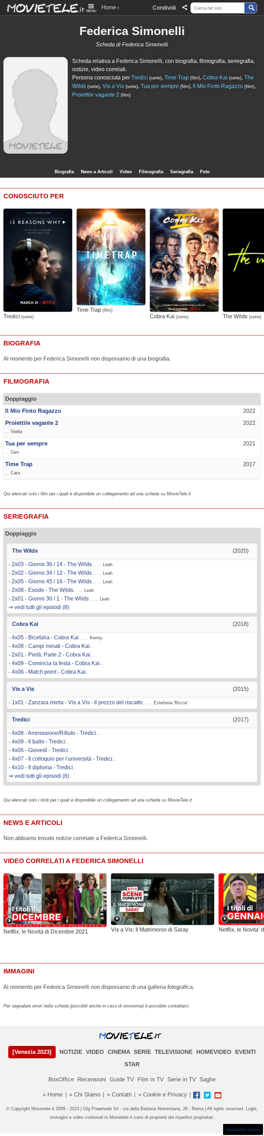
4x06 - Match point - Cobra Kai (49, 672)
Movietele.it (42, 8)
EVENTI (245, 1052)
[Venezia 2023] (32, 1052)
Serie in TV (181, 1079)
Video (126, 171)
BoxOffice (61, 1079)
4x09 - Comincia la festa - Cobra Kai (56, 663)
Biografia (64, 171)
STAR (132, 1064)
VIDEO (95, 1052)
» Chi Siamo (84, 1094)
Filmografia (151, 171)
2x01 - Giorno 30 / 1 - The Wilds (50, 599)
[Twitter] (207, 1095)
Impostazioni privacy (243, 1129)
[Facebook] (196, 1095)
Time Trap (176, 77)
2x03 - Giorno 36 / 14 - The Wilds (52, 564)
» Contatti (119, 1094)
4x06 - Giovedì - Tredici (40, 750)
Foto (205, 171)
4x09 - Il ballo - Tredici (38, 742)
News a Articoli (97, 171)
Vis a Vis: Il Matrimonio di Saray (149, 930)
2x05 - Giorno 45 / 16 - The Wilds (52, 581)
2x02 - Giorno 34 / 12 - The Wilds (52, 573)
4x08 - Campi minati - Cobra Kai (51, 646)
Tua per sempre (160, 86)
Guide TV (122, 1079)
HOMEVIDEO (213, 1052)
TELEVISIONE (173, 1052)
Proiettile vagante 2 (95, 95)
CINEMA (119, 1052)
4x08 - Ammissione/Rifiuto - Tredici (54, 733)
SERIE (142, 1052)
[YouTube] (217, 1095)
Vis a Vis (113, 86)
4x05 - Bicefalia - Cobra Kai (45, 637)
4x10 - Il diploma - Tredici (42, 767)
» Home (53, 1094)
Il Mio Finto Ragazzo (218, 86)
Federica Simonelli (132, 30)
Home (108, 7)
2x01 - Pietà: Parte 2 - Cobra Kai (51, 655)
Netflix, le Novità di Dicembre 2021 (45, 932)
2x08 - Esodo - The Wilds (42, 590)
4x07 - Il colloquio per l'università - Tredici (62, 759)
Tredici (139, 77)
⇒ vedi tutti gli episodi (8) (39, 607)
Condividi (164, 8)
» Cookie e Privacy (162, 1094)
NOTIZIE (70, 1052)
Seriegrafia (181, 171)
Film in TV (151, 1079)
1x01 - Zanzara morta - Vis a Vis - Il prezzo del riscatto (77, 702)
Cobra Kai (215, 77)
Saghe (207, 1079)
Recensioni (91, 1079)
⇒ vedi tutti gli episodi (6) (39, 776)
